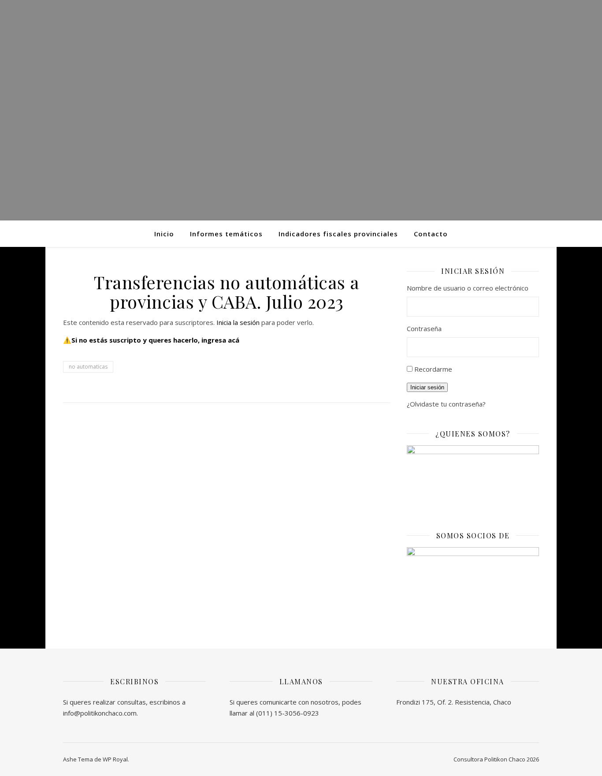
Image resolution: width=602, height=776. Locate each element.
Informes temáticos (226, 233)
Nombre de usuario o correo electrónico (467, 288)
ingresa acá (220, 340)
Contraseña (424, 328)
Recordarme (433, 369)
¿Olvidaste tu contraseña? (446, 403)
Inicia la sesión (238, 322)
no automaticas (88, 366)
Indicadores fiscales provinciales (338, 233)
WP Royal (115, 759)
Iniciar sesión (427, 387)
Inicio (164, 233)
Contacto (431, 233)
